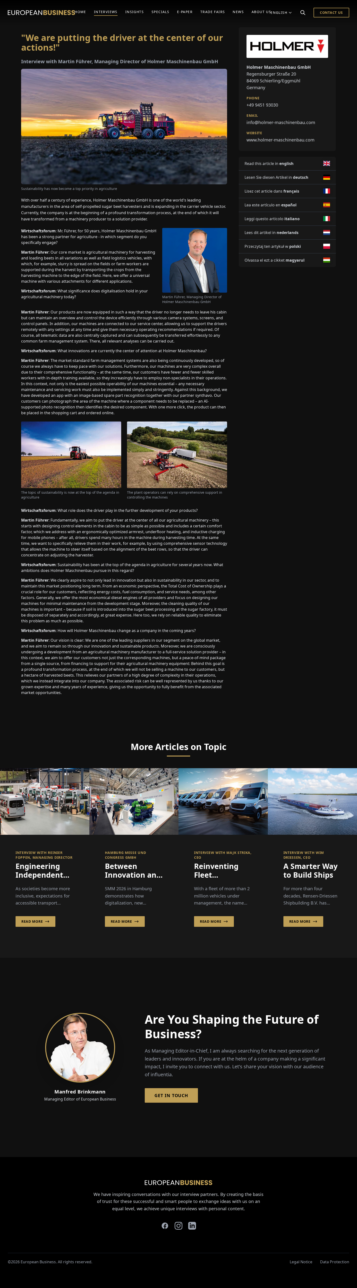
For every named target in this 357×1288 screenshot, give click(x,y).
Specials (160, 11)
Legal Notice (301, 1262)
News (238, 11)
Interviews (106, 11)
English (279, 12)
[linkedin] (192, 1226)
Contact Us (331, 12)
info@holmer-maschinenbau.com (280, 122)
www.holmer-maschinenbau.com (280, 140)
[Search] (303, 13)
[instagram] (178, 1226)
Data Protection (334, 1262)
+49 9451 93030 (262, 105)
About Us (261, 11)
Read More (32, 921)
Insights (134, 11)
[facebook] (165, 1226)
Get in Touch (171, 1095)
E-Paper (185, 11)
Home (80, 11)
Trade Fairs (212, 11)
